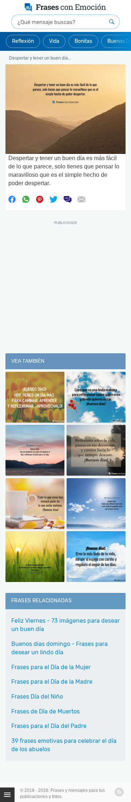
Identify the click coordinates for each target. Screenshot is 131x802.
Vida (54, 41)
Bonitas (83, 41)
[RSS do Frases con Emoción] (119, 792)
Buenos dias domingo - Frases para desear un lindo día (59, 648)
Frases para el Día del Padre (49, 725)
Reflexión (23, 41)
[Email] (81, 198)
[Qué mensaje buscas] (111, 22)
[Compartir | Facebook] (12, 198)
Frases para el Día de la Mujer (51, 667)
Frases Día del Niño (37, 696)
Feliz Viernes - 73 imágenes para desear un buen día (65, 624)
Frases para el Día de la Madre (51, 681)
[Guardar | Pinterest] (39, 198)
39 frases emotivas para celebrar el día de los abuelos (63, 745)
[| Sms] (67, 198)
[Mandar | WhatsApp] (25, 198)
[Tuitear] (53, 198)
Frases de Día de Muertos (45, 711)
